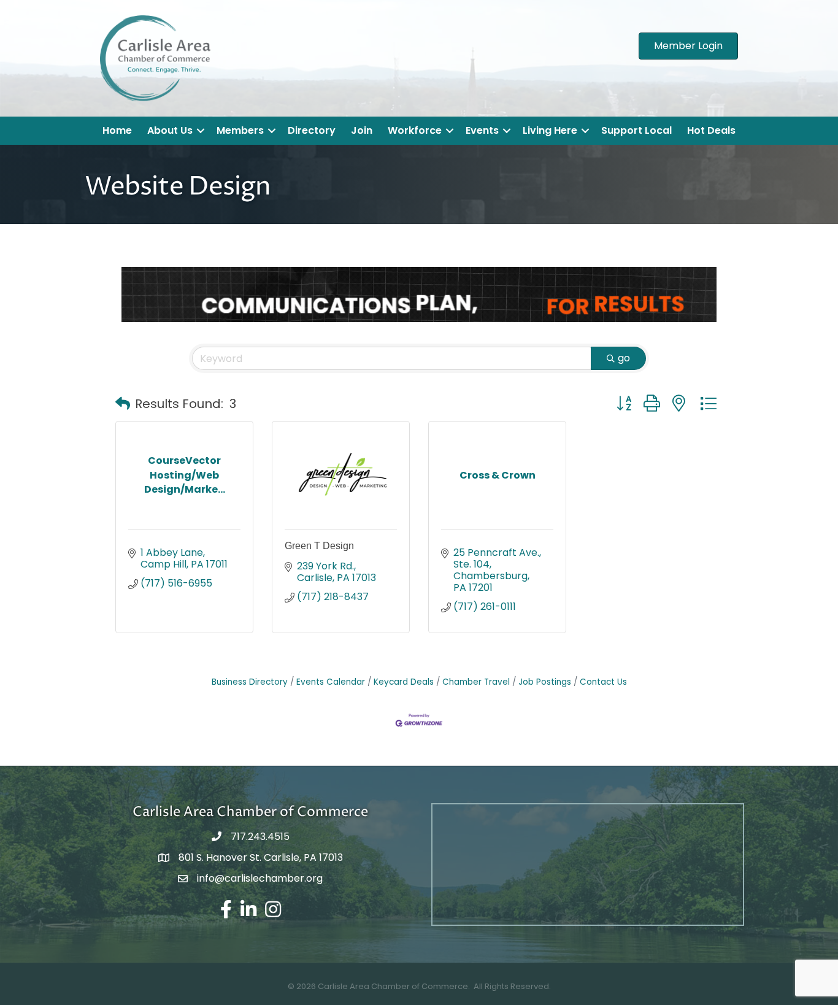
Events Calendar (330, 682)
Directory (312, 130)
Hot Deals (711, 130)
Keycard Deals (404, 682)
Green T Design (319, 546)
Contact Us (603, 682)
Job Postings (544, 682)
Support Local (636, 130)
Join (361, 130)
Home (117, 130)
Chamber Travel (476, 682)
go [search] (624, 358)
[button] (122, 404)
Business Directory (250, 682)
